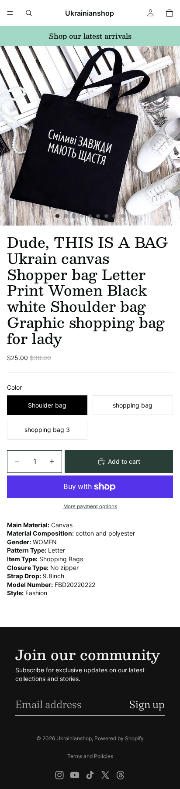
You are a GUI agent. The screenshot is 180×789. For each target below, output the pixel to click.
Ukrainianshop (74, 738)
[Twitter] (105, 775)
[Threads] (120, 775)
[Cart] (169, 13)
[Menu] (10, 13)
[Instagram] (59, 775)
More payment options (90, 506)
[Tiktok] (90, 775)
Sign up (147, 704)
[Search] (28, 13)
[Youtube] (74, 775)
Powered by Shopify (119, 738)
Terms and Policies (90, 756)
